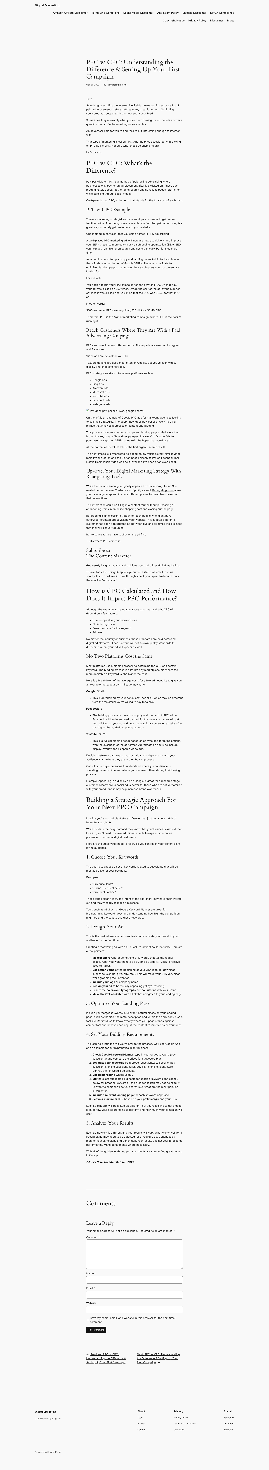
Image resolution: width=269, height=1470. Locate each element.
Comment (93, 1237)
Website (91, 1303)
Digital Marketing (47, 5)
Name (91, 1273)
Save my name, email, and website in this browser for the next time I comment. (133, 1320)
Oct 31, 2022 (92, 84)
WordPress (55, 1452)
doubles (118, 527)
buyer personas (112, 766)
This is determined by (106, 697)
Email (90, 1288)
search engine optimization (149, 244)
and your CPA (168, 1099)
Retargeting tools (163, 490)
